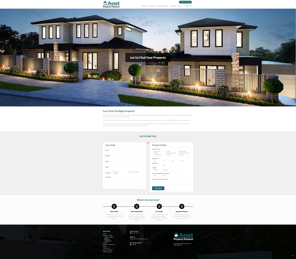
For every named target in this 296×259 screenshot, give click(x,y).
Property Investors (109, 244)
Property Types (162, 6)
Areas (180, 6)
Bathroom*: (155, 163)
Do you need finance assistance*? (160, 173)
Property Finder (185, 2)
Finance (172, 6)
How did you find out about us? (160, 179)
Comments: (108, 177)
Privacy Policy (107, 252)
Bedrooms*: (155, 158)
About (144, 6)
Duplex (106, 238)
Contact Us (188, 6)
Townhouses (107, 241)
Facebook (134, 244)
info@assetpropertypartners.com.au (138, 238)
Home (104, 233)
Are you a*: (108, 173)
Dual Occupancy (108, 237)
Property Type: (156, 149)
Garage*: (154, 167)
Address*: (107, 155)
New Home (107, 239)
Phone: (107, 167)
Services (152, 6)
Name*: (107, 150)
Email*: (107, 161)
